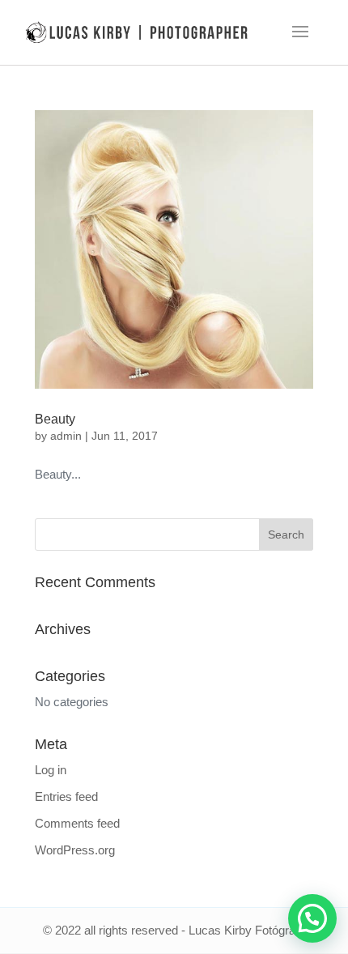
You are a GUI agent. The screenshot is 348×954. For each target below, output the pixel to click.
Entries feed (66, 796)
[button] (312, 918)
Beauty (55, 419)
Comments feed (77, 823)
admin (66, 435)
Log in (50, 770)
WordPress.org (75, 850)
